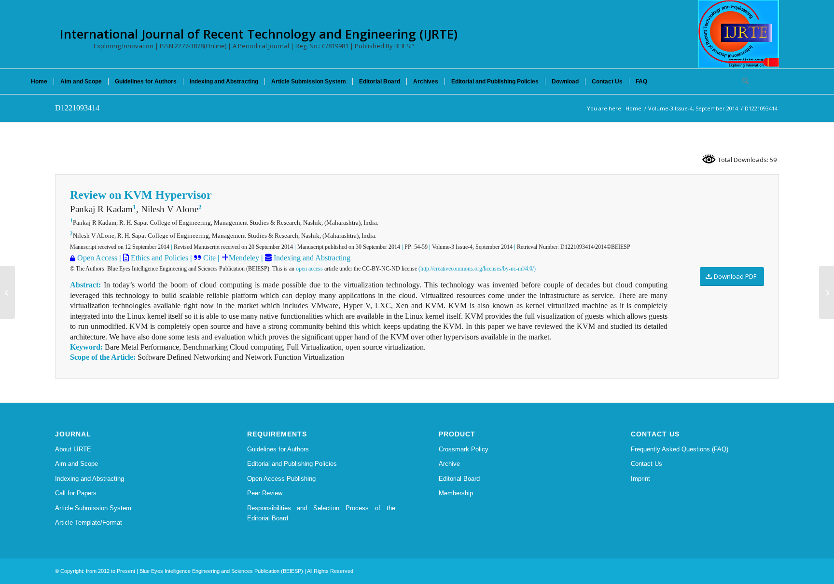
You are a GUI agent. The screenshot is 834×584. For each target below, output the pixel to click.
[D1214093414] (7, 292)
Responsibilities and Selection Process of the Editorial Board (321, 513)
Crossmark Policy (463, 449)
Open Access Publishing (281, 478)
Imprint (640, 478)
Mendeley (244, 258)
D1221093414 (77, 108)
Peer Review (264, 493)
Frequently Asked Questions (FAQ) (679, 449)
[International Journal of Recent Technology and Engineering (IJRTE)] (738, 34)
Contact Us (646, 463)
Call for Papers (76, 493)
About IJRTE (73, 449)
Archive (449, 463)
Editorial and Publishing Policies (292, 463)
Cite (209, 258)
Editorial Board (459, 478)
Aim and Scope (76, 463)
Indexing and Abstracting (311, 258)
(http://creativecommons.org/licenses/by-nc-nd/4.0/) (477, 268)
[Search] (742, 81)
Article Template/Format (88, 522)
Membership (456, 493)
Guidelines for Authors (278, 449)
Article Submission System (93, 508)
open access (309, 268)
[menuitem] (39, 81)
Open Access (97, 258)
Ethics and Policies (158, 258)
